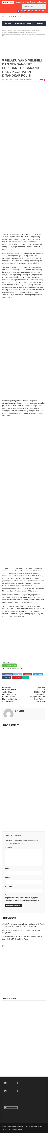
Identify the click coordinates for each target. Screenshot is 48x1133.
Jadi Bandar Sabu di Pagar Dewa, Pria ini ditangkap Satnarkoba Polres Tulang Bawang (30, 1051)
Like (43, 79)
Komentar (9, 847)
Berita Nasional (20, 1060)
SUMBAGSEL (24, 1004)
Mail (26, 677)
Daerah (7, 23)
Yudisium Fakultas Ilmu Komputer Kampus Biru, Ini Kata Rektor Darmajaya (37, 695)
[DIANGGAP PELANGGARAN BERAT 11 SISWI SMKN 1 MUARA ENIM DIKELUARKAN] (7, 1037)
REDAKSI (7, 39)
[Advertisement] (24, 110)
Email (7, 877)
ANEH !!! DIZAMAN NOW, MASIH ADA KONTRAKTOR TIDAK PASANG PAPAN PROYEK (30, 1024)
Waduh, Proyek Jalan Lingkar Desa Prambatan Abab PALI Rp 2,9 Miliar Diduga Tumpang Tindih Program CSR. (12, 753)
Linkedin (38, 674)
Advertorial (10, 34)
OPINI (6, 29)
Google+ (28, 674)
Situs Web (8, 886)
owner (6, 761)
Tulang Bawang (28, 79)
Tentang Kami (17, 1129)
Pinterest (17, 677)
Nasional (16, 29)
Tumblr (7, 677)
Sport (40, 23)
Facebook (8, 674)
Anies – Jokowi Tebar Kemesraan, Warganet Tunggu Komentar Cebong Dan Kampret (29, 1065)
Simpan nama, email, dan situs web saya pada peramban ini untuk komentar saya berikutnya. (22, 899)
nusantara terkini (28, 34)
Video (26, 29)
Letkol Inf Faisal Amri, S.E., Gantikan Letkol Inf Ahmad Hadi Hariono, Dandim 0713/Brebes (9, 695)
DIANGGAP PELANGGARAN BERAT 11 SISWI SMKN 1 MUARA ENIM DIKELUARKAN (30, 1038)
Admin (6, 79)
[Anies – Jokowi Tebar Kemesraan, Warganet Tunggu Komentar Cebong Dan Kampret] (7, 1064)
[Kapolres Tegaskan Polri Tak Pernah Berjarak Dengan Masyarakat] (14, 774)
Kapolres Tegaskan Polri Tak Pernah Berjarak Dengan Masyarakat (14, 786)
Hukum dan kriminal (24, 23)
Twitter (18, 674)
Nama (7, 869)
